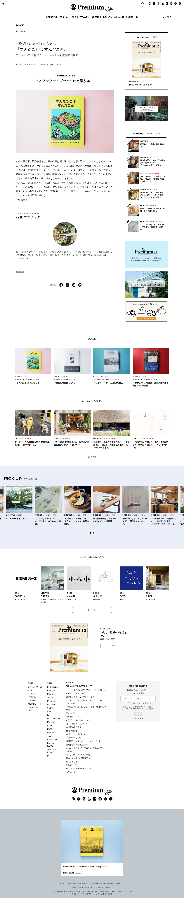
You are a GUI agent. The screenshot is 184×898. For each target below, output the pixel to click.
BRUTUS (60, 891)
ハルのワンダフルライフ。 (77, 693)
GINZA (88, 891)
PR (48, 756)
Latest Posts (92, 400)
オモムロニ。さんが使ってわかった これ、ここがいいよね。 (86, 701)
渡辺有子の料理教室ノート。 (78, 744)
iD (137, 17)
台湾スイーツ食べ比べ (75, 734)
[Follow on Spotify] (171, 3)
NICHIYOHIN (53, 718)
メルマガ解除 (138, 718)
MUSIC (50, 722)
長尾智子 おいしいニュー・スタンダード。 (84, 741)
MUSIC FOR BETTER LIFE (78, 768)
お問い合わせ (107, 894)
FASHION (65, 17)
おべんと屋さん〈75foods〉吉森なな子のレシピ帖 (86, 749)
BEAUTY (107, 17)
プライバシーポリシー (146, 707)
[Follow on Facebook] (180, 3)
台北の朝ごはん (72, 730)
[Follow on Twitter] (154, 3)
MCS (130, 891)
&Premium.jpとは (35, 688)
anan (53, 891)
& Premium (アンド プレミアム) (92, 8)
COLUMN (119, 17)
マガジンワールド (78, 894)
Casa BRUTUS (69, 891)
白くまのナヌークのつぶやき (78, 754)
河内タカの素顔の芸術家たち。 (79, 758)
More (92, 457)
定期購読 (32, 697)
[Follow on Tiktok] (167, 3)
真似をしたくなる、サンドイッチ (80, 697)
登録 (138, 714)
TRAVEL (84, 17)
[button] (52, 532)
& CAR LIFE (71, 765)
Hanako (94, 891)
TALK (49, 736)
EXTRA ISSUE (50, 744)
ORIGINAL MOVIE (52, 751)
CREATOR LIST (142, 5)
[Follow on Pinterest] (175, 3)
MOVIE (50, 725)
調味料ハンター (72, 716)
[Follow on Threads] (158, 3)
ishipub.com (23, 258)
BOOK (22, 28)
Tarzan (114, 891)
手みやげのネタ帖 (73, 737)
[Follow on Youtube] (162, 3)
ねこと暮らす (71, 761)
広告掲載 (32, 700)
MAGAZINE (52, 739)
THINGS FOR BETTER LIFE (79, 686)
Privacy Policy (97, 894)
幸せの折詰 (71, 713)
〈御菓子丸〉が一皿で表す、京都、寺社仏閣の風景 (86, 708)
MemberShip (35, 704)
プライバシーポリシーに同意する (139, 703)
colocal (120, 891)
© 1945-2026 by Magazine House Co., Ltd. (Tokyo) (92, 887)
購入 (114, 646)
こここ (126, 891)
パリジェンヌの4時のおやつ (78, 720)
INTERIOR (96, 17)
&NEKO (129, 17)
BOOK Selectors (92, 556)
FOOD (75, 17)
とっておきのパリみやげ (76, 723)
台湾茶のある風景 (73, 727)
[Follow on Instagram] (149, 3)
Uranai (51, 732)
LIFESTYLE (52, 17)
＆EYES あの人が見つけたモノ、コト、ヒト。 (86, 690)
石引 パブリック (28, 216)
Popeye (107, 891)
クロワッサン (80, 891)
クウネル (101, 891)
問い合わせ (32, 693)
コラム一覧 (71, 772)
